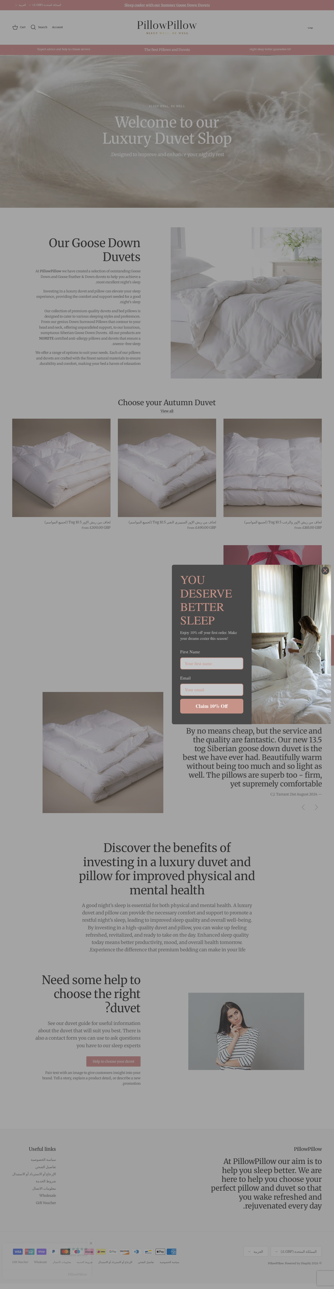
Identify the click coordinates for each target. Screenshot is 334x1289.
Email (185, 678)
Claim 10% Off (212, 706)
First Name (190, 652)
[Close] (325, 570)
